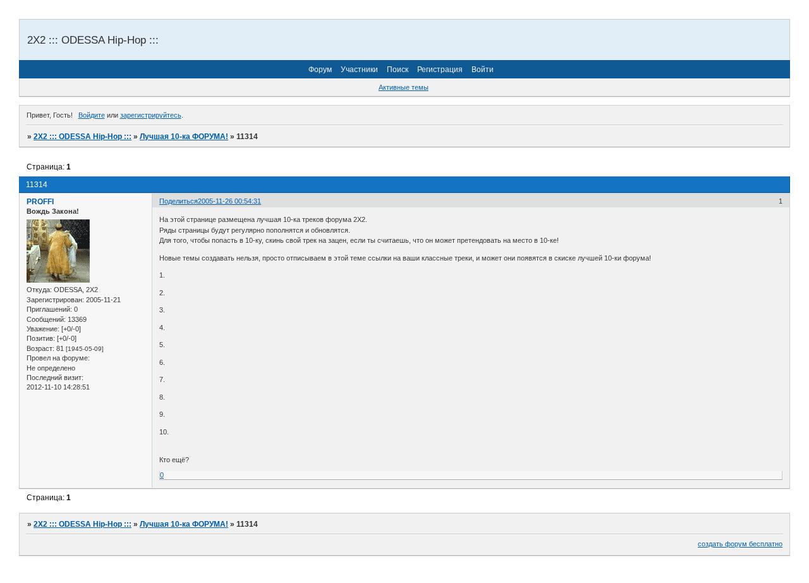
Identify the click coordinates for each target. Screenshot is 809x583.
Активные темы (404, 87)
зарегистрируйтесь (150, 115)
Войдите (91, 115)
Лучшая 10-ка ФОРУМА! (184, 136)
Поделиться (178, 201)
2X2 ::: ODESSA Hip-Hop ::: (82, 136)
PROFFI (40, 201)
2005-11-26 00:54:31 (229, 201)
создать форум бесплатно (740, 544)
